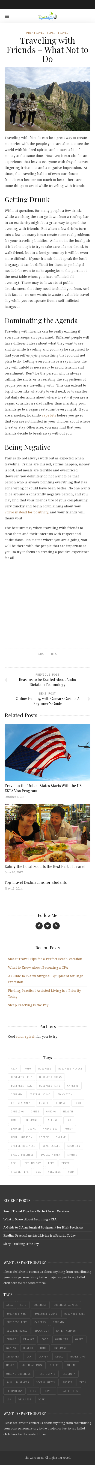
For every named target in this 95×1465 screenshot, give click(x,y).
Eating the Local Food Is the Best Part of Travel (45, 866)
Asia (14, 1068)
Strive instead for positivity (26, 512)
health (68, 1111)
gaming (51, 1111)
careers (73, 1085)
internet (52, 1120)
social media (50, 1154)
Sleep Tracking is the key (28, 1005)
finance (61, 1103)
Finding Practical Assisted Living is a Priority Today (39, 1235)
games (35, 1111)
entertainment (21, 1103)
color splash (26, 1036)
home (14, 1120)
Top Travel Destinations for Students (36, 882)
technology (33, 1163)
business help (21, 1077)
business (44, 1068)
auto (28, 1068)
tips (51, 1163)
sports (72, 1154)
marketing (50, 1128)
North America (21, 1137)
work (71, 1171)
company (16, 1094)
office (44, 1137)
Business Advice (70, 1068)
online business (23, 1145)
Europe (44, 1103)
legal (32, 1128)
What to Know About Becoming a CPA (38, 967)
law (68, 1120)
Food (77, 1103)
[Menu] (7, 16)
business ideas (50, 1077)
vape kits (49, 415)
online (61, 1137)
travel (66, 1163)
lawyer (16, 1128)
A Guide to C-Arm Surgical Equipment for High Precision (43, 1227)
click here (10, 1283)
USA (38, 1171)
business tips (49, 1085)
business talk (21, 1085)
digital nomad (40, 1094)
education (65, 1094)
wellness (54, 1171)
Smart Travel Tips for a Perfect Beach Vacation (45, 959)
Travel (63, 32)
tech (14, 1163)
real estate (51, 1145)
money (69, 1128)
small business (22, 1154)
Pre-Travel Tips (40, 32)
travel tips (20, 1171)
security (73, 1145)
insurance (32, 1120)
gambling (17, 1111)
